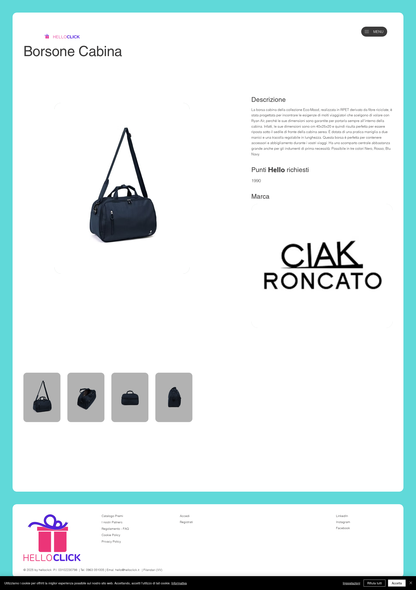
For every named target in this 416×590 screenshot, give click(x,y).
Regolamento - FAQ (115, 529)
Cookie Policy (111, 535)
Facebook (343, 528)
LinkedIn (342, 516)
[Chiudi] (410, 583)
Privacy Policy (111, 541)
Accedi (185, 516)
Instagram (343, 522)
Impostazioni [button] (351, 583)
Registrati (186, 522)
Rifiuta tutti (374, 583)
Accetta (397, 583)
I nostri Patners (112, 522)
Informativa (179, 583)
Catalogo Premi (112, 516)
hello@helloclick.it (127, 570)
